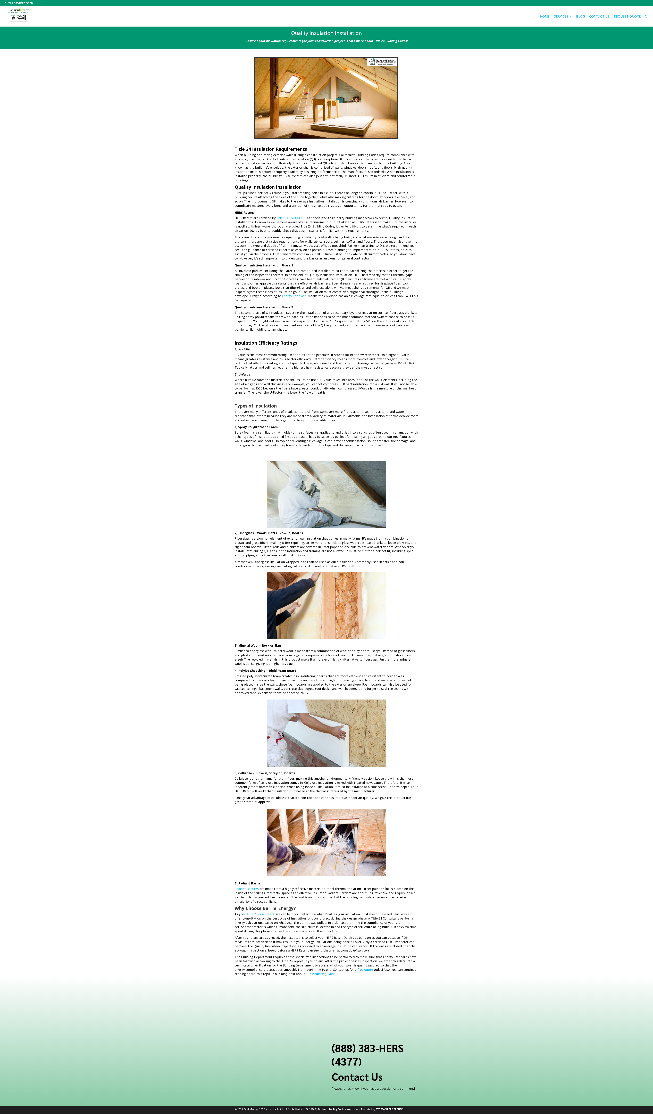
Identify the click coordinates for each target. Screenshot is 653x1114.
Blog (580, 17)
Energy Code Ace (294, 296)
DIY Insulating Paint (320, 974)
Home (545, 17)
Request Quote (627, 17)
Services (561, 17)
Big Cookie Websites (345, 1109)
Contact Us (599, 17)
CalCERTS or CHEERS (291, 218)
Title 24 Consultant (260, 914)
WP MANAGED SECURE (389, 1109)
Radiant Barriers (247, 889)
